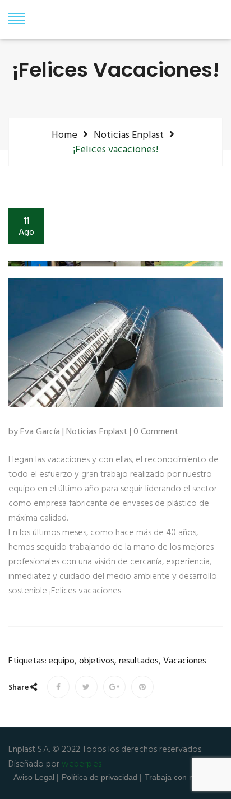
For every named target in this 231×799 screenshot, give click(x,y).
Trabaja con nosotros (182, 777)
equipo (62, 661)
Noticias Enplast (129, 135)
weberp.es (81, 764)
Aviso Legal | (36, 777)
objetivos (96, 661)
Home (64, 135)
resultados (139, 661)
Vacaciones (184, 661)
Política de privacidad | (102, 777)
